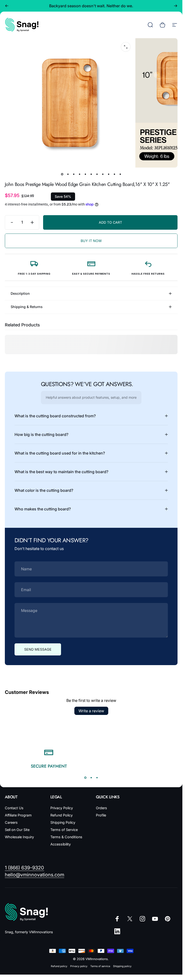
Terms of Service (64, 830)
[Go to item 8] (103, 174)
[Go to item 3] (74, 174)
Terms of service (100, 966)
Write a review (91, 710)
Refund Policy (61, 815)
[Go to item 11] (120, 174)
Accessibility (60, 844)
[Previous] (6, 6)
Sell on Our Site (17, 830)
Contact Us (14, 808)
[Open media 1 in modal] (126, 47)
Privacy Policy (61, 808)
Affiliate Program (18, 815)
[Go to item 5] (85, 174)
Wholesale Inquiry (19, 837)
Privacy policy (78, 966)
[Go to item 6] (91, 174)
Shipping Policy (62, 822)
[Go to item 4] (80, 174)
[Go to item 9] (109, 174)
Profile (101, 815)
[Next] (175, 6)
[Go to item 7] (97, 174)
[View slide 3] (97, 777)
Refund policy (59, 966)
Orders (101, 808)
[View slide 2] (91, 777)
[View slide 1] (85, 777)
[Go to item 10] (114, 174)
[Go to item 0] (62, 174)
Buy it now (91, 241)
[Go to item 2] (68, 174)
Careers (11, 822)
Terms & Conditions (66, 837)
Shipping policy (122, 966)
